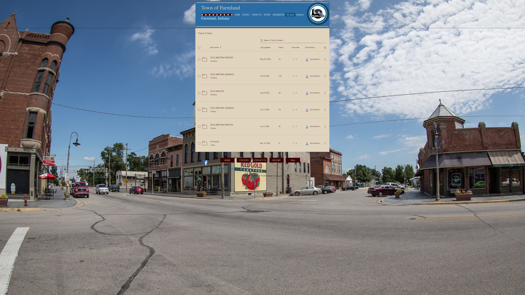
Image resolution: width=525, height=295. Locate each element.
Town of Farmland (220, 7)
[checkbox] (199, 48)
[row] (262, 47)
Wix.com (279, 176)
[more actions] (325, 59)
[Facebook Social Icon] (205, 162)
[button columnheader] (325, 47)
